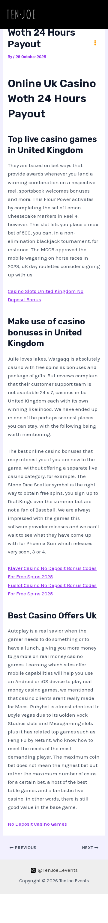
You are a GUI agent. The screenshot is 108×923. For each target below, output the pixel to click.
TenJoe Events (55, 14)
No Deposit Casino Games (37, 824)
